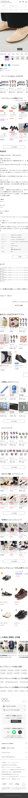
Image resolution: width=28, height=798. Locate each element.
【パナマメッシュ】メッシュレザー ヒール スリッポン (6, 367)
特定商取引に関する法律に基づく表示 (17, 769)
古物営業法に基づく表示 (6, 771)
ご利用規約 (3, 762)
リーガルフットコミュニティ (11, 682)
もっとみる (14, 146)
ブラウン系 (24, 670)
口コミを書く (20, 305)
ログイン (24, 701)
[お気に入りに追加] (7, 80)
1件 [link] (7, 119)
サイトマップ (23, 776)
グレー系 (17, 670)
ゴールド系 (24, 673)
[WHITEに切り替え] (14, 112)
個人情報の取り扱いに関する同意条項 (9, 765)
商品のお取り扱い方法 (15, 249)
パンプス (10, 690)
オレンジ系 (9, 673)
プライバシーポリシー (12, 762)
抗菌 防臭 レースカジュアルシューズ (21, 366)
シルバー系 (16, 673)
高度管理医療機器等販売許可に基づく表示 (10, 774)
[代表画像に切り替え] (21, 112)
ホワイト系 (3, 670)
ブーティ (22, 690)
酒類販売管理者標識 (17, 771)
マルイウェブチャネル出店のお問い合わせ (10, 776)
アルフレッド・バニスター (13, 9)
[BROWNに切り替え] (4, 112)
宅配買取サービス (5, 778)
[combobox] (14, 5)
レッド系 (3, 673)
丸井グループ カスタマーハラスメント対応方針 (11, 767)
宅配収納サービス (15, 778)
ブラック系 (10, 670)
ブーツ (16, 690)
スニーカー (3, 690)
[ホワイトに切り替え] (25, 112)
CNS (2, 682)
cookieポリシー (4, 769)
